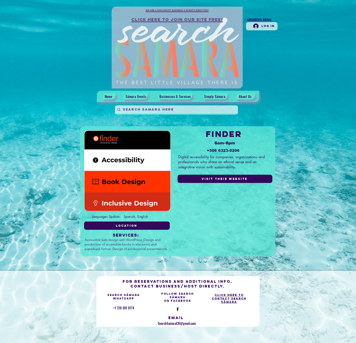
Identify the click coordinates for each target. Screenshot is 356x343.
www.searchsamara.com (177, 338)
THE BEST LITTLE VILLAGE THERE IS (177, 82)
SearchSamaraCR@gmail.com (177, 323)
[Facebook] (177, 309)
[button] (177, 13)
